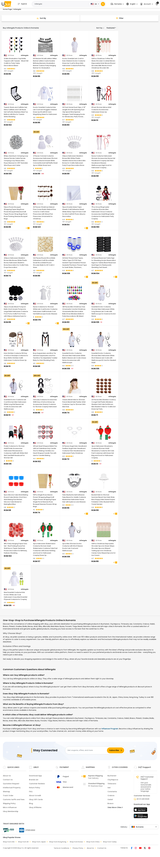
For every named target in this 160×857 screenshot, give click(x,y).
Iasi (109, 787)
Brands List (33, 779)
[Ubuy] (6, 4)
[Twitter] (145, 848)
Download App (35, 776)
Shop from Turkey (110, 842)
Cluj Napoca (113, 779)
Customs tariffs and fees (13, 799)
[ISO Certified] (26, 830)
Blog (31, 803)
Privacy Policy (78, 848)
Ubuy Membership (10, 811)
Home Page (7, 9)
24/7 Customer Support (147, 778)
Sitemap (6, 791)
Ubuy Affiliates (35, 807)
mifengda (24, 55)
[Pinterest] (149, 848)
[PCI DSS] (8, 830)
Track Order (8, 795)
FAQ (30, 791)
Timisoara (112, 783)
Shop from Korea (76, 842)
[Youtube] (140, 848)
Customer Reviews (37, 783)
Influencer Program (110, 729)
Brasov (110, 803)
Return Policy (34, 787)
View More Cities (115, 807)
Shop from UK (23, 842)
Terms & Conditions (61, 848)
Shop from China (92, 842)
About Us (7, 776)
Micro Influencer (10, 807)
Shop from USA (9, 842)
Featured (111, 28)
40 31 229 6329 (143, 799)
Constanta (112, 791)
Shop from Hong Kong (57, 842)
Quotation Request (11, 783)
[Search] (103, 4)
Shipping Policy (9, 803)
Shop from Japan (39, 842)
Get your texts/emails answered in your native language (146, 787)
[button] (117, 4)
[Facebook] (132, 848)
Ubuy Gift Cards (36, 799)
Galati (110, 799)
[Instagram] (136, 848)
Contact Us (8, 779)
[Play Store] (141, 817)
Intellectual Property (11, 787)
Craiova (111, 795)
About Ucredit (35, 795)
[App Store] (141, 810)
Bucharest (112, 776)
